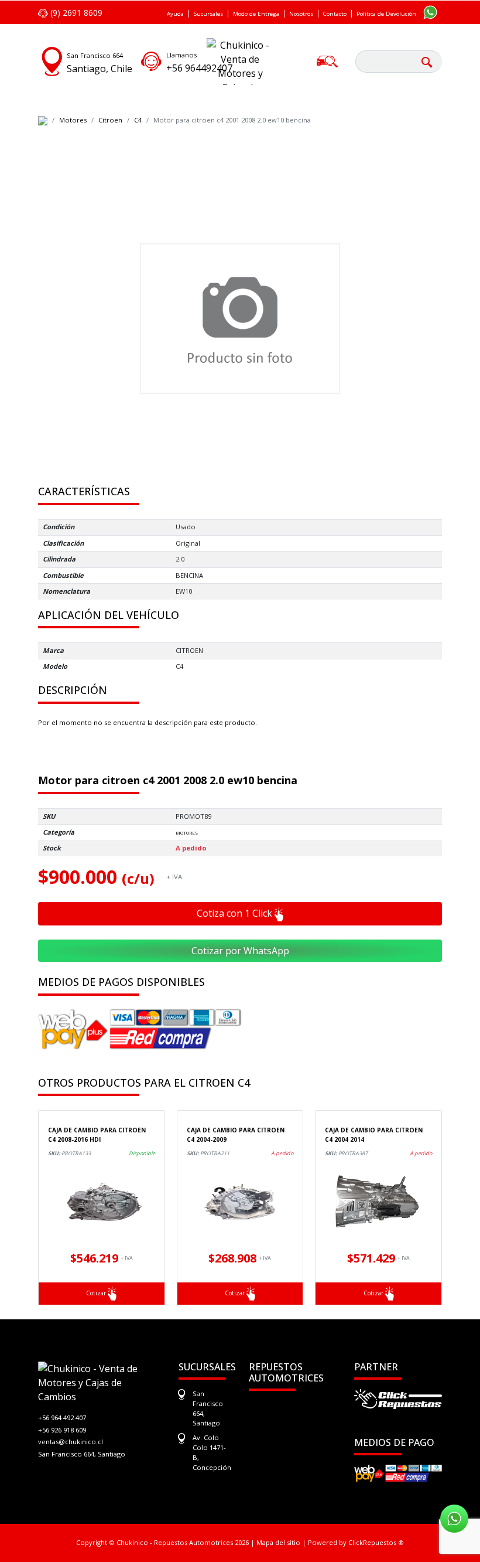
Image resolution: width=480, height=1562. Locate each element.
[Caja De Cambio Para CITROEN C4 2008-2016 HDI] (101, 1201)
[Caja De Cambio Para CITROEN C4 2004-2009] (240, 1201)
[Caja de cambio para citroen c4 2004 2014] (378, 1201)
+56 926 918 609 (62, 1429)
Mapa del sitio (278, 1542)
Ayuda (175, 14)
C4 (138, 119)
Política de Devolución (386, 14)
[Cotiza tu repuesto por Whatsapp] (430, 11)
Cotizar (97, 1293)
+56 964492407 (199, 68)
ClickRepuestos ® (376, 1542)
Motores (73, 119)
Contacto (335, 14)
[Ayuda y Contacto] (151, 59)
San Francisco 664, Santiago (81, 1453)
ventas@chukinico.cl (70, 1441)
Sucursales (208, 14)
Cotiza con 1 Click (236, 913)
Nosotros (301, 14)
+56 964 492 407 (62, 1417)
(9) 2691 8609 (75, 12)
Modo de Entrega (256, 14)
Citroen (110, 119)
